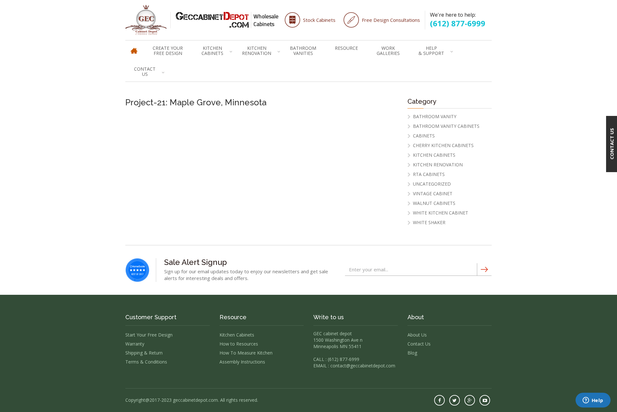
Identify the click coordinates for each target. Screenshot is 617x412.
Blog (412, 353)
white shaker (429, 222)
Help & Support (431, 50)
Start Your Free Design (149, 335)
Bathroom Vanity (434, 116)
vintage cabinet (432, 193)
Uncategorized (432, 184)
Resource (346, 48)
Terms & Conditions (146, 362)
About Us (417, 335)
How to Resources (238, 344)
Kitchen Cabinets (212, 50)
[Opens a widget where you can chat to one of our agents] (593, 401)
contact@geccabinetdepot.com (362, 366)
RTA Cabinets (429, 174)
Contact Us (145, 71)
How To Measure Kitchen (246, 353)
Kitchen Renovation (256, 50)
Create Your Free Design (168, 50)
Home (134, 48)
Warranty (134, 344)
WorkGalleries (388, 50)
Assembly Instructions (242, 362)
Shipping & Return (144, 353)
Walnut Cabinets (434, 203)
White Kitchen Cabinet (440, 213)
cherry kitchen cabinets (443, 145)
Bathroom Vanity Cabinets (446, 126)
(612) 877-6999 (457, 23)
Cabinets (424, 136)
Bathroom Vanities (303, 50)
